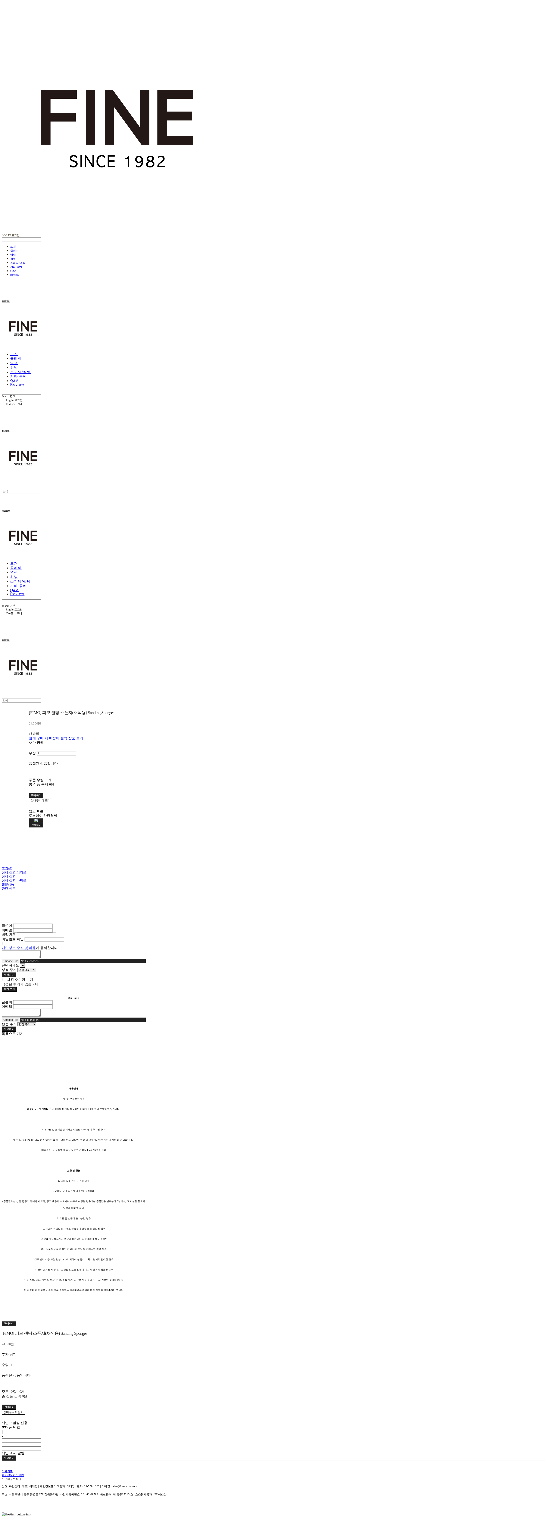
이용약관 (7, 1471)
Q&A (13, 271)
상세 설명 (9, 876)
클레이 (14, 250)
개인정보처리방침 (13, 1475)
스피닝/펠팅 (17, 263)
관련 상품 (9, 888)
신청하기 (9, 1457)
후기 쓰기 (9, 989)
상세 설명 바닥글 (14, 880)
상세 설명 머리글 (14, 872)
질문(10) (8, 884)
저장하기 (9, 974)
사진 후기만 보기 (20, 979)
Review (14, 275)
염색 (13, 255)
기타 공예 (16, 267)
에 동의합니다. (30, 948)
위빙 (13, 259)
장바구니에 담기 (13, 1412)
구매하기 (9, 1323)
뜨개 (13, 246)
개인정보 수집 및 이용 (19, 948)
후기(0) (7, 868)
